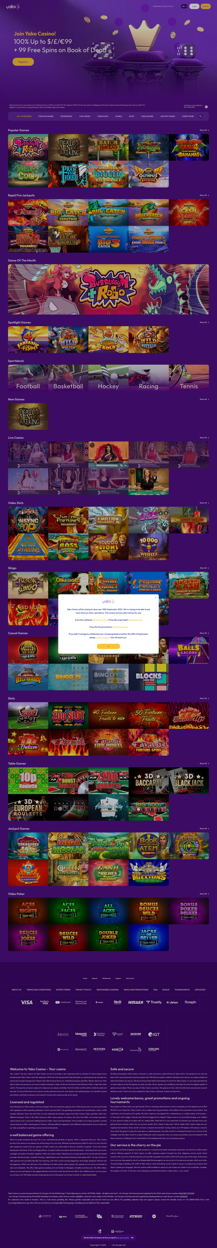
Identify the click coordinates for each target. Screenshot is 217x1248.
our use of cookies (123, 1238)
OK (132, 1238)
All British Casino (100, 620)
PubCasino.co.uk (120, 627)
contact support (103, 637)
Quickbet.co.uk (135, 620)
